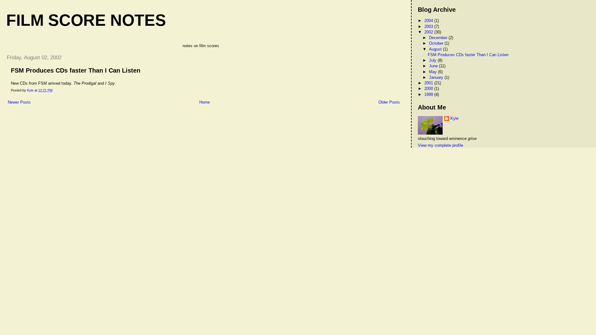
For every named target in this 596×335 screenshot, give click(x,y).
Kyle (454, 118)
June (434, 66)
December (439, 37)
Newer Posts (19, 102)
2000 (429, 88)
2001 (429, 83)
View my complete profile (440, 145)
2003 (429, 26)
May (433, 71)
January (437, 77)
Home (204, 102)
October (437, 43)
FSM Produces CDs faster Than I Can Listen (75, 70)
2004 (429, 20)
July (433, 60)
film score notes (86, 20)
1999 (429, 94)
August (436, 49)
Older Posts (389, 102)
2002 (429, 32)
